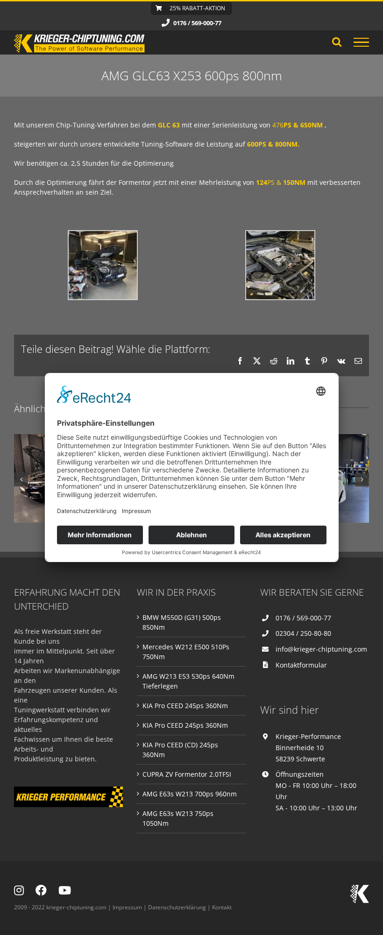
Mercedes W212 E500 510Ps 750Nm (185, 651)
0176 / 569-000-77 (303, 617)
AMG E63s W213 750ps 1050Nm (177, 818)
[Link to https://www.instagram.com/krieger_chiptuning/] (19, 890)
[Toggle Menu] (361, 42)
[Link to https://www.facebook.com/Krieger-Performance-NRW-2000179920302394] (41, 890)
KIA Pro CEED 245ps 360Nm (185, 705)
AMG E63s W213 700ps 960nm (189, 793)
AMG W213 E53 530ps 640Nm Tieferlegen (188, 681)
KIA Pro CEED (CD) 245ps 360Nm (180, 749)
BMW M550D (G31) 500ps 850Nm (181, 622)
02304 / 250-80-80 (303, 633)
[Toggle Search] (336, 41)
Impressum (127, 907)
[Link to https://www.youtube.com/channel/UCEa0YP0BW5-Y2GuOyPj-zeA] (64, 890)
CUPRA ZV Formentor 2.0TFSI (186, 774)
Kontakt (222, 907)
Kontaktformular (301, 665)
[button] (21, 479)
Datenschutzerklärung (177, 907)
